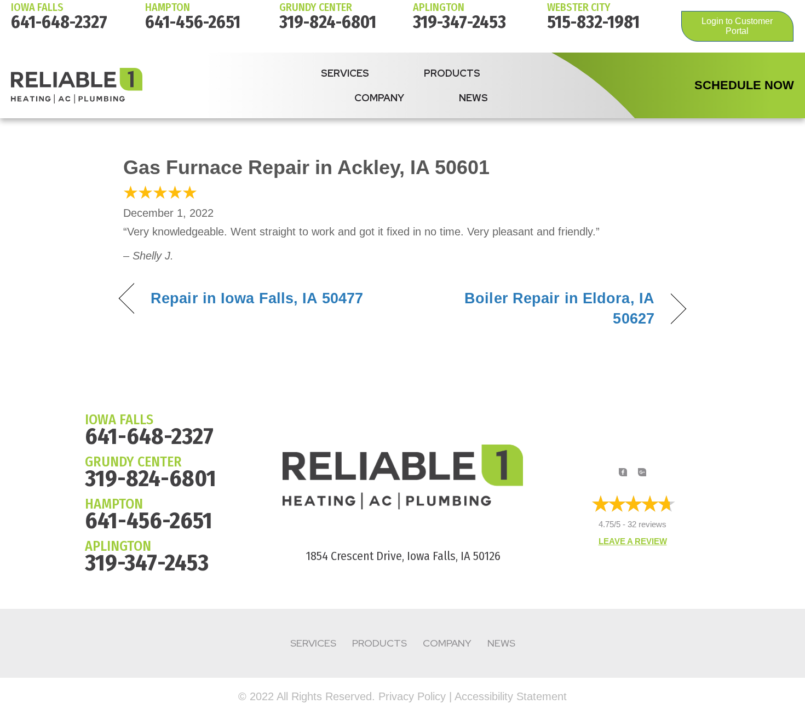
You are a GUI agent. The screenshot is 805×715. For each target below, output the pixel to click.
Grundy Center (315, 7)
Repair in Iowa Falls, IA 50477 (257, 298)
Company (379, 97)
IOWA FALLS (37, 7)
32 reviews (647, 524)
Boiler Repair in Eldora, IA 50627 (536, 308)
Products (452, 73)
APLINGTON (118, 546)
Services (345, 73)
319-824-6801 (327, 21)
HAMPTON (167, 7)
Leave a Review (633, 541)
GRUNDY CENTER (133, 461)
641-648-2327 (59, 21)
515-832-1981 (593, 21)
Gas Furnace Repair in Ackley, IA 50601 (306, 167)
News (473, 97)
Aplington (438, 7)
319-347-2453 (459, 21)
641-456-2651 (192, 21)
